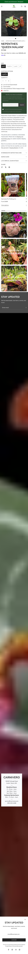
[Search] (21, 6)
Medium (9, 66)
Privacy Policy (8, 946)
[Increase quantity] (8, 81)
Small (3, 66)
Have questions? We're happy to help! (14, 88)
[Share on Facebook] (2, 167)
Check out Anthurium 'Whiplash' (14, 1)
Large (15, 66)
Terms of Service (16, 946)
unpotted (4, 74)
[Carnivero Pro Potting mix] (13, 185)
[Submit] (26, 307)
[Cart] (25, 6)
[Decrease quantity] (3, 81)
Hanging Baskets (13, 147)
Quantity (4, 77)
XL (20, 66)
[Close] (25, 919)
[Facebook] (8, 949)
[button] (9, 38)
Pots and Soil (4, 147)
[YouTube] (16, 949)
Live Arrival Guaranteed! (10, 84)
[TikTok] (19, 949)
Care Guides (6, 86)
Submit (22, 105)
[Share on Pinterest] (9, 167)
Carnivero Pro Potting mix (8, 199)
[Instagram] (12, 949)
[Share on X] (5, 167)
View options (5, 205)
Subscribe (14, 939)
